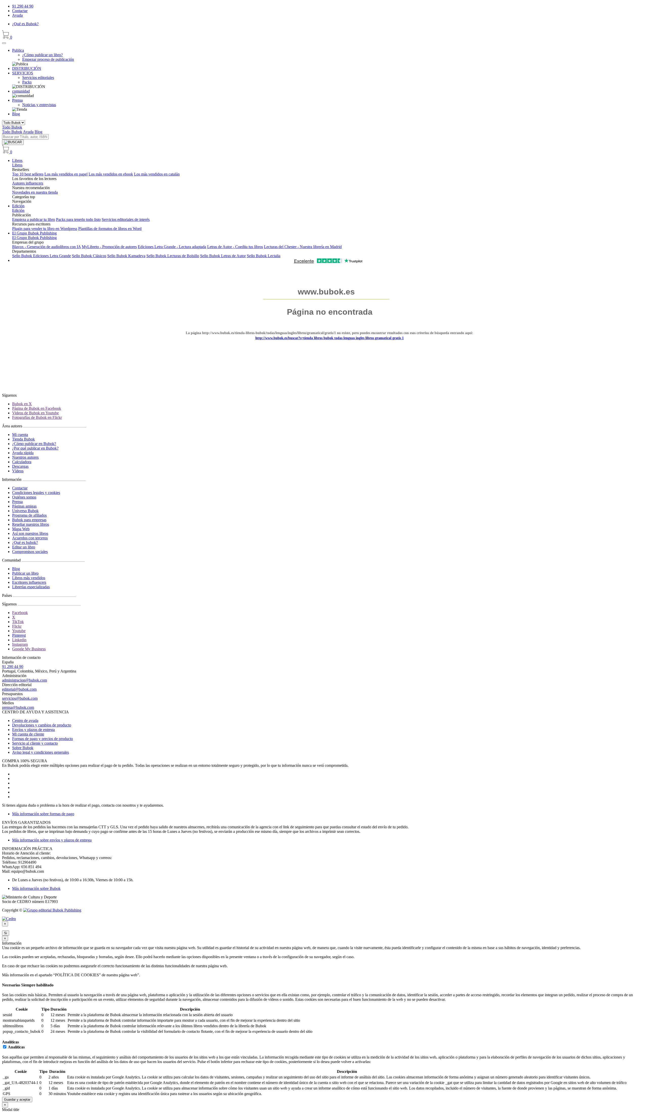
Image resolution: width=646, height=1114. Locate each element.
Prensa (17, 502)
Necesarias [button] (11, 985)
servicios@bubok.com (20, 698)
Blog (16, 114)
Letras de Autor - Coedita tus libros (235, 247)
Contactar (20, 11)
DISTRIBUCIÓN (26, 68)
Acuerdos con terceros (30, 538)
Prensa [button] (17, 100)
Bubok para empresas (29, 520)
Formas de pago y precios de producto (42, 739)
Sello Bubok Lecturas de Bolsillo (172, 256)
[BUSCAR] (13, 142)
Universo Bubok (25, 511)
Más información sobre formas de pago (43, 814)
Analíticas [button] (10, 1042)
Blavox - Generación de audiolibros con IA (46, 247)
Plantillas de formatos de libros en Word (110, 228)
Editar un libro (23, 547)
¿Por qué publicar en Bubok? (35, 448)
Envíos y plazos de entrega (33, 729)
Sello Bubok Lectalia (263, 256)
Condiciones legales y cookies (36, 492)
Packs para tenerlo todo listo (78, 219)
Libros (17, 160)
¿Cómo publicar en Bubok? (34, 444)
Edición (18, 206)
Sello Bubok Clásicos (89, 256)
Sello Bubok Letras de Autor (223, 256)
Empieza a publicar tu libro (33, 219)
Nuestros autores (25, 457)
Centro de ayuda (25, 720)
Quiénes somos (24, 497)
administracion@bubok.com (24, 680)
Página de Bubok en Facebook (36, 408)
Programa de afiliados (29, 515)
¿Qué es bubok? (25, 542)
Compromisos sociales (30, 551)
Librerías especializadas (31, 587)
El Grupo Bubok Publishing (34, 233)
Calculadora (21, 462)
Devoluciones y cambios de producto (41, 725)
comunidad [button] (21, 91)
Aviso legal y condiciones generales (40, 752)
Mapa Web (21, 529)
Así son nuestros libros (30, 533)
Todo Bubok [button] (12, 127)
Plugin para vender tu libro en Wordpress (44, 228)
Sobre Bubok (22, 748)
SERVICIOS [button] (22, 73)
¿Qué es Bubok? (25, 24)
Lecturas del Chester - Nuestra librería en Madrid (303, 247)
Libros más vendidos (28, 578)
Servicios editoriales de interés (126, 219)
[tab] (323, 985)
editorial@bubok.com (19, 689)
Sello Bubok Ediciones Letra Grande (41, 256)
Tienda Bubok (23, 439)
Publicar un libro (25, 573)
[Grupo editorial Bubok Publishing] (52, 910)
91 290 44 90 (22, 6)
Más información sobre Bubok (36, 888)
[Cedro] (9, 919)
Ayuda (17, 15)
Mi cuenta (20, 434)
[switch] (4, 1046)
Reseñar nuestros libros (30, 524)
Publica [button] (18, 50)
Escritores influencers (29, 582)
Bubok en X (22, 404)
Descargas (20, 466)
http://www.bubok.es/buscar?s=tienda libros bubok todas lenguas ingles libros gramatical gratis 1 (329, 338)
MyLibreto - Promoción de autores (109, 247)
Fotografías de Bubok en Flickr (37, 417)
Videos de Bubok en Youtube (35, 413)
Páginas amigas (24, 506)
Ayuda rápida (23, 453)
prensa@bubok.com (18, 707)
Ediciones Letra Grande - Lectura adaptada (172, 247)
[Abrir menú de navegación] (4, 43)
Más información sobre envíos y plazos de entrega (52, 840)
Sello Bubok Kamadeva (126, 256)
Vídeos (17, 471)
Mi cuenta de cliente (28, 734)
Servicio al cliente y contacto (35, 743)
